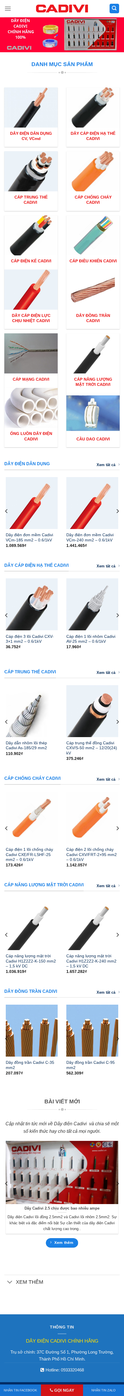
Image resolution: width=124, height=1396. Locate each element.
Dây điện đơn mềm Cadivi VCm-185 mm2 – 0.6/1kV (29, 537)
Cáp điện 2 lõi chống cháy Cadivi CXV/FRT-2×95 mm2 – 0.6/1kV (91, 854)
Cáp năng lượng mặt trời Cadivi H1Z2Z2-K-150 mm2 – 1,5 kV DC (31, 961)
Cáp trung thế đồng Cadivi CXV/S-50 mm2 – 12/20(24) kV (91, 748)
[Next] (117, 511)
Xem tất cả (106, 465)
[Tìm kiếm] (114, 8)
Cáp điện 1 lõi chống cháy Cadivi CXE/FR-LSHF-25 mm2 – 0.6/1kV (29, 854)
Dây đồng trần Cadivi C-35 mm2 (30, 1065)
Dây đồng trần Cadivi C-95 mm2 (90, 1065)
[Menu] (7, 8)
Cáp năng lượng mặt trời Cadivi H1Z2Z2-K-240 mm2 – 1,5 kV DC (91, 961)
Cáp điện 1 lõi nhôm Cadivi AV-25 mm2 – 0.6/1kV (90, 639)
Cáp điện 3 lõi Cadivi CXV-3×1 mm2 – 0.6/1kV (30, 639)
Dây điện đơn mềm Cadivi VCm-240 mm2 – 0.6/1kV (90, 537)
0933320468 (72, 1369)
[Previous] (7, 511)
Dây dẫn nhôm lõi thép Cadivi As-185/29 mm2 (26, 745)
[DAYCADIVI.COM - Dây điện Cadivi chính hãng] (62, 8)
